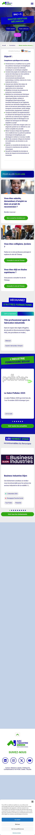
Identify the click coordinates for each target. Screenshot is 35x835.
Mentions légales (17, 832)
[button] (32, 801)
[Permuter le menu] (32, 3)
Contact (7, 768)
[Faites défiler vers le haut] (17, 734)
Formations (12, 45)
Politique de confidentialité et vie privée (17, 768)
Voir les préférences (17, 829)
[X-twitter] (22, 760)
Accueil (4, 45)
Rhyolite (28, 769)
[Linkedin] (5, 760)
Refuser (17, 824)
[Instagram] (13, 760)
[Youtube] (30, 760)
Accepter (17, 819)
